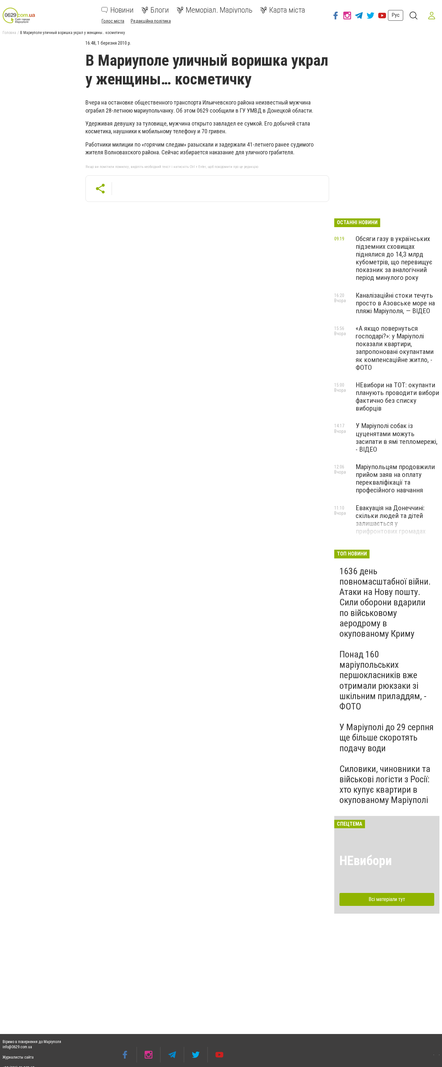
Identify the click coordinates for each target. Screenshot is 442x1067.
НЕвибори (365, 860)
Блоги (159, 10)
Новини (122, 10)
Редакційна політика (151, 21)
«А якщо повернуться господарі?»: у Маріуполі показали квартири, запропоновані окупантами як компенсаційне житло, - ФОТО (395, 347)
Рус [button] (396, 15)
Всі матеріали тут (387, 899)
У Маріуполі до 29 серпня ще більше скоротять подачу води (386, 737)
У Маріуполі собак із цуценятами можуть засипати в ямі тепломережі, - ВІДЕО (396, 437)
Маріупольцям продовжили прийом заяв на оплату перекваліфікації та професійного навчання (395, 478)
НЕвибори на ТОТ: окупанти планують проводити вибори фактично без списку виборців (397, 396)
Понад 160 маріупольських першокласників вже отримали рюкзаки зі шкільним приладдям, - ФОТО (382, 680)
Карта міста (287, 10)
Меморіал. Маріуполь (219, 10)
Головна (9, 32)
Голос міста (113, 21)
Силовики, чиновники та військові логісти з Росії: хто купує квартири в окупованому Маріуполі (384, 785)
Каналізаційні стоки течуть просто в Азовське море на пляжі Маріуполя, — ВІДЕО (395, 303)
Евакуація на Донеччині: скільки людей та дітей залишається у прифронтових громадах (390, 519)
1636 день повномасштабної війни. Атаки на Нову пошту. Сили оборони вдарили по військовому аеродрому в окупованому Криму (385, 602)
